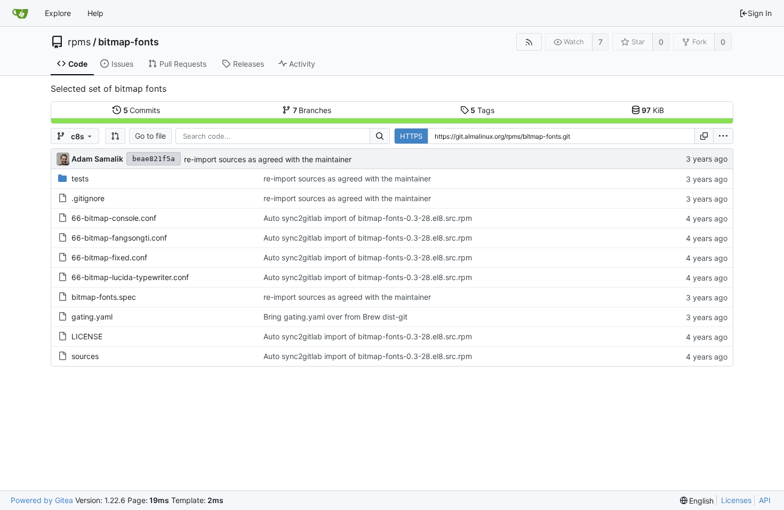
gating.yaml (92, 316)
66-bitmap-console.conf (113, 217)
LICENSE (86, 336)
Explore (58, 13)
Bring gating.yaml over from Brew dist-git (335, 316)
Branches (312, 110)
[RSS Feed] (528, 42)
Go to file (150, 135)
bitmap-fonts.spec (103, 296)
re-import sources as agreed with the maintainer (267, 159)
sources (85, 356)
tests (80, 178)
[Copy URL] (704, 136)
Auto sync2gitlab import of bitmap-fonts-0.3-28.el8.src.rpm (367, 217)
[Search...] (380, 136)
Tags (482, 110)
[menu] (723, 136)
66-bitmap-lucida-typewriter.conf (130, 277)
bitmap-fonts (128, 42)
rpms (79, 42)
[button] (115, 136)
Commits (142, 110)
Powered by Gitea (42, 500)
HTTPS (411, 136)
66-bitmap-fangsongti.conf (119, 237)
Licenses (736, 500)
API (765, 500)
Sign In (760, 13)
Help (95, 13)
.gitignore (88, 198)
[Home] (20, 13)
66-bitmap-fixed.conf (109, 257)
